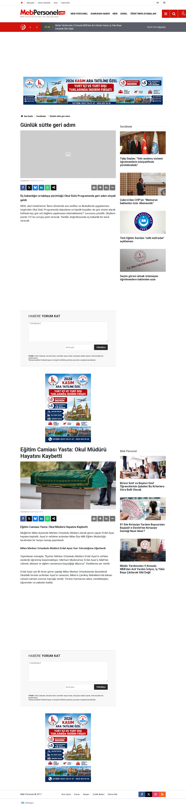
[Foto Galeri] (164, 2)
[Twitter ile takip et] (148, 794)
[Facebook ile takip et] (141, 794)
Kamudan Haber (100, 13)
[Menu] (165, 13)
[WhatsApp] (47, 187)
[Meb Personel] (42, 13)
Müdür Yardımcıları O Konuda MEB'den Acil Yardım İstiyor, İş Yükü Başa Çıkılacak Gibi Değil (88, 27)
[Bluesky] (35, 187)
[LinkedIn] (41, 187)
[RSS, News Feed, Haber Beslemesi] (162, 794)
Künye (77, 794)
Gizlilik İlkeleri (98, 794)
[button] (100, 187)
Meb (115, 13)
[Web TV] (157, 2)
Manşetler (30, 3)
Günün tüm (156, 27)
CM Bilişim (29, 803)
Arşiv (56, 3)
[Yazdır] (94, 187)
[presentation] (30, 27)
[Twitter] (29, 187)
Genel (124, 13)
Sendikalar (41, 116)
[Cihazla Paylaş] (53, 187)
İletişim (86, 794)
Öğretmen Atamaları (143, 13)
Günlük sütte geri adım (60, 116)
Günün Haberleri (44, 3)
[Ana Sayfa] (21, 3)
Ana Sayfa (28, 116)
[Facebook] (23, 187)
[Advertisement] (93, 52)
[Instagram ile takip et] (155, 794)
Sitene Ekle (65, 3)
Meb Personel (79, 13)
